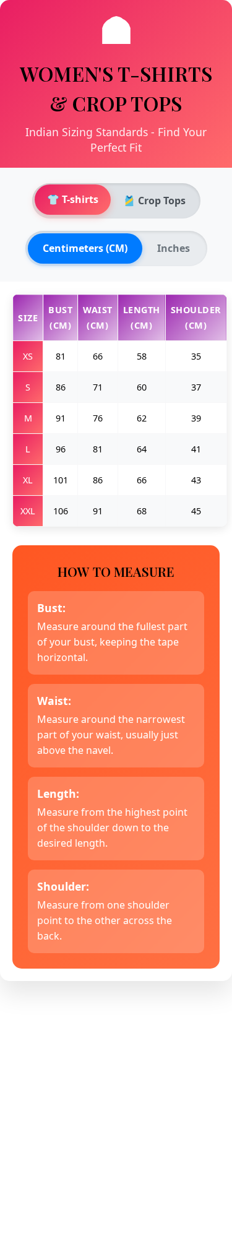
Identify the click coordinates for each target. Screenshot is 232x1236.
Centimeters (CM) (85, 248)
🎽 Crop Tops (154, 200)
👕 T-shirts (72, 199)
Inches (173, 248)
